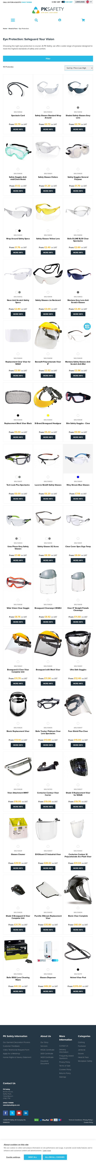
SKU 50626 (18, 912)
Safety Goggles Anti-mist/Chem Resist (18, 178)
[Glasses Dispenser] (48, 951)
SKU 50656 (78, 235)
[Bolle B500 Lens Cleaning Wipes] (18, 951)
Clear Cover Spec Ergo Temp (78, 546)
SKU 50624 (78, 912)
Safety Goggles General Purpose (78, 178)
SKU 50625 (18, 728)
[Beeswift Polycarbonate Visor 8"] (48, 335)
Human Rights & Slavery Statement (17, 1057)
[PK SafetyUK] (48, 10)
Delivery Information (63, 1050)
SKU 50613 (48, 235)
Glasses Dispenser (48, 977)
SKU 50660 (78, 851)
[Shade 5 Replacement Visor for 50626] (78, 766)
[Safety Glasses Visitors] (48, 151)
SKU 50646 (18, 420)
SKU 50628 (18, 789)
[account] (59, 20)
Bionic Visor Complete (78, 916)
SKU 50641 (78, 481)
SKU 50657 (48, 851)
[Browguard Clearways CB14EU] (48, 582)
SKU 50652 (18, 974)
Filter (48, 58)
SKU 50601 (48, 173)
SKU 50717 (78, 974)
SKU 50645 (48, 666)
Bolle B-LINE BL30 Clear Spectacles (78, 240)
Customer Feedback (11, 1046)
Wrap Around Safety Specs (18, 239)
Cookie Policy (88, 1122)
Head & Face (13, 28)
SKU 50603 (18, 543)
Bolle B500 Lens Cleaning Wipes (18, 978)
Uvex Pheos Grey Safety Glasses (18, 547)
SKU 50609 (78, 358)
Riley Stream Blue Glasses (78, 485)
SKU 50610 (48, 543)
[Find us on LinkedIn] (25, 1113)
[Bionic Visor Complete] (78, 890)
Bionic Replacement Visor (18, 731)
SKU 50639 (78, 420)
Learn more (47, 1151)
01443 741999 (26, 2)
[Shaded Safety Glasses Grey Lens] (78, 89)
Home (5, 28)
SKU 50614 (48, 297)
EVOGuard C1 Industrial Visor (48, 854)
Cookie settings (13, 1157)
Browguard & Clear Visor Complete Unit (18, 671)
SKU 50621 (18, 666)
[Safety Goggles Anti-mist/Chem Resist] (18, 151)
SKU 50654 (48, 728)
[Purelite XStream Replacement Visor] (48, 890)
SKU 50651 (78, 666)
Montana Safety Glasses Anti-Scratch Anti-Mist (78, 363)
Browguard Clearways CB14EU (48, 608)
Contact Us (63, 1045)
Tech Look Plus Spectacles (18, 485)
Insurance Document (44, 1062)
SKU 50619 (78, 604)
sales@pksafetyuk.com (11, 1105)
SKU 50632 (18, 112)
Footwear (82, 1046)
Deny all (32, 1157)
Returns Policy (65, 1073)
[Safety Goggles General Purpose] (78, 151)
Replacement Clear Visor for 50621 (18, 363)
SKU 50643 (78, 297)
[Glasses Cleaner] (18, 828)
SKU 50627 (78, 789)
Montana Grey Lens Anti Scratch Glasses (78, 301)
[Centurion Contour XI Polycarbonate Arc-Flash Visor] (78, 828)
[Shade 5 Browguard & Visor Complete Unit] (18, 890)
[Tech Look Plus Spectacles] (18, 459)
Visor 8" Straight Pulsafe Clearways (78, 609)
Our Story (44, 1042)
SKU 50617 (18, 481)
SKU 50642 (18, 297)
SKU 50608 (18, 604)
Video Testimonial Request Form (16, 1049)
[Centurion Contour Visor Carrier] (48, 766)
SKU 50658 (48, 358)
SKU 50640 (18, 235)
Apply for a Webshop (11, 1053)
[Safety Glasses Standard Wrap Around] (48, 89)
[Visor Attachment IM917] (18, 766)
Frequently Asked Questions (66, 1056)
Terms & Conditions (75, 1120)
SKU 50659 (48, 420)
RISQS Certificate (47, 1049)
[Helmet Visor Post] (78, 951)
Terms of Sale (64, 1065)
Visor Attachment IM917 (18, 793)
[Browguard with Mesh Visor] (48, 643)
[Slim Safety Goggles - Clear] (78, 397)
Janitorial (81, 1049)
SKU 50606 (18, 173)
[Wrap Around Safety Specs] (18, 212)
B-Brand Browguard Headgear (48, 423)
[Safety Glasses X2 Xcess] (48, 520)
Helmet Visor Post (78, 977)
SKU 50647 (78, 728)
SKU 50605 (78, 173)
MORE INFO (18, 129)
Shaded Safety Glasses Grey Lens (78, 116)
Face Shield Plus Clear (78, 731)
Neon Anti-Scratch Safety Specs (18, 301)
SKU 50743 (48, 789)
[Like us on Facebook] (5, 1113)
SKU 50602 (48, 112)
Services (44, 1046)
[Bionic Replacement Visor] (18, 705)
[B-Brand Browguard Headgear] (48, 397)
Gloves (81, 1053)
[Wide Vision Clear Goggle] (18, 582)
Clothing (81, 1042)
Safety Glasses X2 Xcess (48, 546)
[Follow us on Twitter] (12, 1113)
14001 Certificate (47, 1057)
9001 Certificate (46, 1053)
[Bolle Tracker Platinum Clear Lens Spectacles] (48, 705)
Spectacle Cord (18, 115)
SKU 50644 (18, 358)
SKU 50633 (48, 974)
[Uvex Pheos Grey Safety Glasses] (18, 520)
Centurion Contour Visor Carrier (48, 794)
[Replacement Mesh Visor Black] (18, 397)
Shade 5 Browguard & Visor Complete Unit (18, 917)
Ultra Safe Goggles (78, 670)
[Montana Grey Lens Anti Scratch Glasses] (78, 274)
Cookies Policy (65, 1069)
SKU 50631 (18, 851)
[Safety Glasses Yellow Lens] (48, 212)
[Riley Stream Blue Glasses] (78, 459)
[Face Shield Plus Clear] (78, 705)
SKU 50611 (78, 543)
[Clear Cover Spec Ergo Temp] (78, 520)
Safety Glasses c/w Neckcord (48, 300)
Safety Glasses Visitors (48, 177)
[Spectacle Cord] (18, 89)
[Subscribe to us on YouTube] (19, 1113)
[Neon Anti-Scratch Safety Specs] (18, 274)
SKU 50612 (78, 112)
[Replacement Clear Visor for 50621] (18, 335)
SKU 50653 (48, 481)
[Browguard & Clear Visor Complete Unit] (18, 643)
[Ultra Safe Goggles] (78, 643)
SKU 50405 (48, 912)
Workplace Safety (85, 1061)
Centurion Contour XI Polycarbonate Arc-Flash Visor (78, 855)
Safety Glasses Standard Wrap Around (48, 116)
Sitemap (62, 1077)
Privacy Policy (64, 1062)
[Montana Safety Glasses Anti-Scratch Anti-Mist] (78, 335)
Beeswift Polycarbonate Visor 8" (48, 363)
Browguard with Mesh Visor (48, 670)
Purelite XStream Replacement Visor (48, 917)
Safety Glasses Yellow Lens (48, 239)
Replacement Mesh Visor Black (18, 423)
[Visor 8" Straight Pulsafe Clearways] (78, 582)
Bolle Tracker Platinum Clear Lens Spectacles (48, 732)
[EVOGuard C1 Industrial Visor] (48, 828)
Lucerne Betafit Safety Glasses (48, 485)
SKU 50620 (48, 604)
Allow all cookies (54, 1157)
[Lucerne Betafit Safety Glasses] (48, 459)
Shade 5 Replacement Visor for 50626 (78, 794)
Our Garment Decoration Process (16, 1042)
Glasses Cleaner (18, 854)
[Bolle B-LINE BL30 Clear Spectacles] (78, 212)
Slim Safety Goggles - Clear (78, 423)
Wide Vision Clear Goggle (18, 608)
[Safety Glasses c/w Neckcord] (48, 274)
